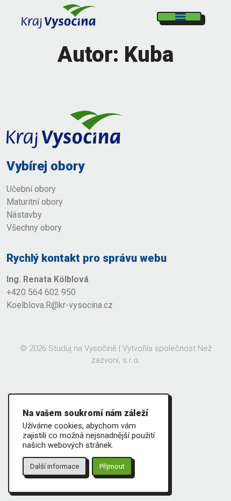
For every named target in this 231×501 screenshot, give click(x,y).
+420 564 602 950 (41, 292)
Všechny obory (34, 228)
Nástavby (25, 215)
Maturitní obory (34, 202)
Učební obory (31, 189)
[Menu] (179, 17)
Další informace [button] (54, 466)
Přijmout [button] (112, 466)
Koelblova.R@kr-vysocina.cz (59, 305)
